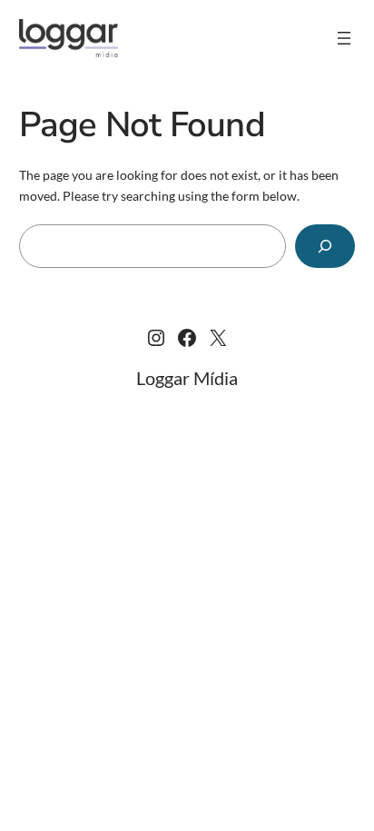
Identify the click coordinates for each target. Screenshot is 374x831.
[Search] (325, 245)
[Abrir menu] (344, 38)
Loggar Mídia (187, 378)
